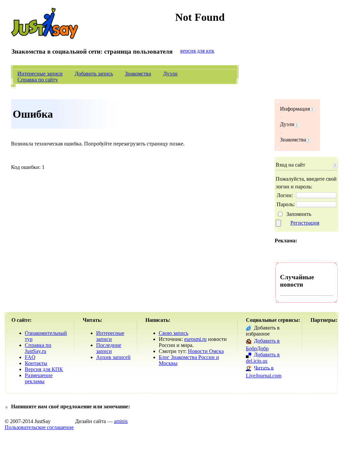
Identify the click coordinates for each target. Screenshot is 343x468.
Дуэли (170, 73)
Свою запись (173, 333)
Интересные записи (40, 73)
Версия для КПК (44, 369)
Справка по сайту (37, 79)
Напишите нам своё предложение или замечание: (70, 406)
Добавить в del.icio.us (263, 357)
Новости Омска (206, 351)
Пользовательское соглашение (39, 427)
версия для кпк (197, 51)
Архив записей (113, 357)
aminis (121, 421)
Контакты (36, 363)
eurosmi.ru (195, 339)
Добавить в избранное (263, 331)
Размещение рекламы (39, 378)
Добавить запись (94, 73)
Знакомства (138, 73)
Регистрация (304, 223)
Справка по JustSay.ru (38, 348)
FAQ (30, 357)
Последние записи (108, 348)
